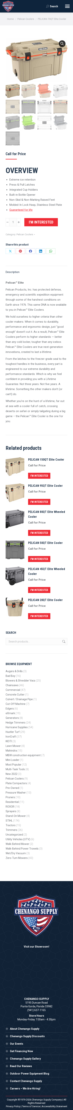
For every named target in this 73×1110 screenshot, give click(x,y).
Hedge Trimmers (15, 722)
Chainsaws (12, 685)
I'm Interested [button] (39, 475)
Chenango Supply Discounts (27, 1036)
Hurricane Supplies (17, 727)
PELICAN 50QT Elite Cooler (45, 543)
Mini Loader (12, 759)
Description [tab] (12, 272)
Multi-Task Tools (15, 769)
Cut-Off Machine (15, 703)
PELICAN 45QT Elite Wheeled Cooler (46, 571)
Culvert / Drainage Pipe (19, 699)
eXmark (10, 713)
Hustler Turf (13, 731)
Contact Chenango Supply (26, 1081)
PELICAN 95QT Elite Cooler (45, 486)
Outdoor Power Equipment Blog (29, 1073)
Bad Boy (10, 675)
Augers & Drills (14, 671)
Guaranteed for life (21, 210)
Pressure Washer (16, 792)
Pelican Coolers (24, 234)
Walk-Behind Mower (17, 843)
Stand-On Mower (16, 815)
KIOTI (9, 741)
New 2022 (11, 773)
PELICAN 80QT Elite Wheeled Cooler (46, 514)
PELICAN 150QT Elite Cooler (46, 459)
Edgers (10, 708)
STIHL (9, 820)
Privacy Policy (13, 1106)
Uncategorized (14, 834)
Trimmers (11, 829)
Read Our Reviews (21, 1066)
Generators (12, 717)
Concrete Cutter (15, 694)
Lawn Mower (13, 745)
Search (63, 641)
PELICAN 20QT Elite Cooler (45, 600)
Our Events (16, 1043)
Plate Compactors (16, 783)
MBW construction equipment (23, 755)
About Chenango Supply (24, 1028)
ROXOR (10, 806)
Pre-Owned (12, 787)
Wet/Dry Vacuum (16, 853)
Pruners (10, 797)
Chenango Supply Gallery (25, 1058)
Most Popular (13, 764)
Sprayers (11, 811)
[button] (62, 43)
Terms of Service (31, 1106)
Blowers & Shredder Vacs (20, 680)
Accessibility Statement (54, 1106)
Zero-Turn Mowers (17, 857)
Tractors (11, 825)
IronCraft (11, 736)
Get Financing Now (21, 1051)
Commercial (13, 689)
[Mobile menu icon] (67, 6)
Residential (12, 801)
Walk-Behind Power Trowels (22, 848)
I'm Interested (41, 222)
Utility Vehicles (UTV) (18, 839)
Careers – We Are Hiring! (25, 1088)
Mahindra (11, 750)
